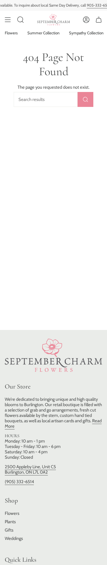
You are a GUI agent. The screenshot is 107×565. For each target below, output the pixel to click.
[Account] (86, 19)
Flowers (12, 513)
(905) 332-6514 (19, 481)
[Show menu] (7, 19)
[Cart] (98, 19)
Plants (10, 521)
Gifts (9, 530)
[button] (20, 19)
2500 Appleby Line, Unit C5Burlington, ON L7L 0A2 (30, 469)
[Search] (85, 99)
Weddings (14, 538)
